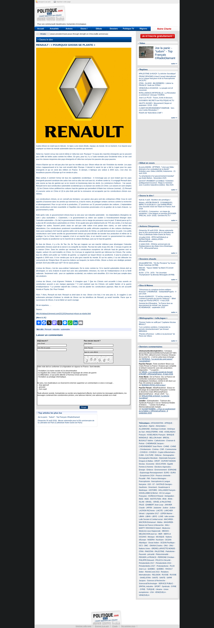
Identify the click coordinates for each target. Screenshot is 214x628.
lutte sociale (169, 516)
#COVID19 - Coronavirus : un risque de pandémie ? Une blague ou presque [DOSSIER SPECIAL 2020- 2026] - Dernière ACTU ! (157, 213)
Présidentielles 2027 (147, 566)
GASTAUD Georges (164, 484)
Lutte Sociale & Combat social (151, 519)
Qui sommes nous (128, 626)
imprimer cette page (64, 2)
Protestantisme (162, 566)
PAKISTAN (149, 551)
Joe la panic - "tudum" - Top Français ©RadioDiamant (59, 417)
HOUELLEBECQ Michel (148, 493)
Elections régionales (163, 467)
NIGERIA (150, 540)
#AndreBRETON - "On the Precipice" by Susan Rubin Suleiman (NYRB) (157, 264)
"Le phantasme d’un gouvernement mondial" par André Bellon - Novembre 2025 (156, 177)
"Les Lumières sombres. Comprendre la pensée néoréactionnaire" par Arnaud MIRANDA (154, 329)
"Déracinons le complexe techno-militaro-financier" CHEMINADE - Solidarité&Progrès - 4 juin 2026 (157, 292)
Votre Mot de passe (43, 348)
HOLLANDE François (166, 490)
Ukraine (159, 589)
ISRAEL (149, 502)
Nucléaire (160, 540)
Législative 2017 (152, 513)
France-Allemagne (158, 478)
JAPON (149, 508)
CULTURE (149, 455)
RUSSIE (165, 575)
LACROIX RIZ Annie (147, 511)
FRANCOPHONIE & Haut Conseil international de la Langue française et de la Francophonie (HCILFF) (157, 78)
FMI (148, 478)
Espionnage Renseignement (151, 473)
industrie (56, 329)
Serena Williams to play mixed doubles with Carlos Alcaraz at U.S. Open (80, 34)
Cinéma (155, 449)
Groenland (152, 487)
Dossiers (114, 29)
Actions (69, 29)
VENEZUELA (160, 592)
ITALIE (141, 505)
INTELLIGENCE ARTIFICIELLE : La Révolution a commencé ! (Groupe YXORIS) (157, 94)
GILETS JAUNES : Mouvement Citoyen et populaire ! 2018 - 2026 (155, 104)
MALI (167, 525)
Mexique (151, 537)
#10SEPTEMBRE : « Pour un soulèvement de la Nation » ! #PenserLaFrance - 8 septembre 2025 (157, 411)
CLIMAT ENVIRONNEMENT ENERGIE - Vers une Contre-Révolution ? (156, 109)
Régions (143, 29)
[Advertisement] (125, 13)
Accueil (40, 29)
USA (152, 592)
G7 (153, 484)
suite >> (174, 63)
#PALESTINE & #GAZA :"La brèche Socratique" (157, 74)
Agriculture (143, 426)
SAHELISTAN (145, 578)
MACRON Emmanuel (147, 522)
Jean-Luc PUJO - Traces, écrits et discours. (156, 98)
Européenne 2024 (147, 476)
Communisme (170, 449)
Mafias (159, 522)
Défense (158, 455)
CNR (162, 449)
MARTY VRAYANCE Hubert (150, 528)
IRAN (170, 499)
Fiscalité (142, 478)
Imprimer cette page (83, 626)
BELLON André (156, 438)
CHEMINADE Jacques (155, 443)
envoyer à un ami (44, 2)
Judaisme (157, 508)
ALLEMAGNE (144, 429)
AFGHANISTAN (157, 423)
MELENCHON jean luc (148, 534)
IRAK (164, 499)
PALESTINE (159, 551)
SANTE (155, 578)
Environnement (161, 470)
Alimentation (161, 426)
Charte (115, 626)
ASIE (161, 432)
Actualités (54, 29)
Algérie (151, 426)
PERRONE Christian (166, 557)
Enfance (150, 470)
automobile (65, 329)
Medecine (166, 528)
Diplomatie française (167, 458)
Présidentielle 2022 (163, 563)
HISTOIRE (153, 490)
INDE (141, 499)
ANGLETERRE (152, 432)
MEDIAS (165, 531)
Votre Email (41, 343)
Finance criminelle (163, 476)
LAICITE (159, 511)
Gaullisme (143, 487)
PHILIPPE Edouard (146, 560)
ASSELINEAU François (156, 435)
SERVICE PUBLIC (166, 583)
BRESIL (166, 438)
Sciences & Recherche (156, 581)
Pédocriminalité (162, 554)
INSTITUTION (155, 499)
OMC (146, 546)
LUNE (160, 516)
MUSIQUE (160, 537)
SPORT (157, 586)
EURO (166, 473)
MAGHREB (168, 522)
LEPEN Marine (166, 513)
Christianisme (145, 449)
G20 (149, 484)
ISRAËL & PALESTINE (162, 502)
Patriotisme (170, 551)
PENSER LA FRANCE (147, 557)
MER (160, 534)
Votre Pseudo (88, 348)
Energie (142, 470)
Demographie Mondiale (148, 458)
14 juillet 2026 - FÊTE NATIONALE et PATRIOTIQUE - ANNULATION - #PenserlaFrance (153, 239)
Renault (48, 329)
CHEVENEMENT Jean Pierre (150, 446)
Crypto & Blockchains (166, 452)
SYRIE (173, 586)
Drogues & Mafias (146, 461)
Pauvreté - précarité (146, 554)
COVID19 (143, 452)
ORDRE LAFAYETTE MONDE (163, 548)
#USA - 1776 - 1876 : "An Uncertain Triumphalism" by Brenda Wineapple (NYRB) (156, 274)
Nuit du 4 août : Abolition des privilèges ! (154, 200)
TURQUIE (150, 589)
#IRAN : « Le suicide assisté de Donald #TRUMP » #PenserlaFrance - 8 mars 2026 (156, 373)
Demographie (168, 455)
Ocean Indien (153, 543)
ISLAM (141, 502)
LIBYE (154, 516)
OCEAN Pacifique (167, 543)
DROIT (157, 461)
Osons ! (84, 29)
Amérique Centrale (158, 429)
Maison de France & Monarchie (151, 525)
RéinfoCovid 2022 (152, 572)
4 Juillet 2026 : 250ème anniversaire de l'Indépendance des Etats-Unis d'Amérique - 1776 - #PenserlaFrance (156, 246)
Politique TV (128, 29)
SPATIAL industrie (146, 586)
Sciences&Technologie (148, 583)
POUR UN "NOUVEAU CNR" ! (151, 113)
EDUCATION (161, 464)
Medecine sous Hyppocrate (150, 531)
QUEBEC (151, 569)
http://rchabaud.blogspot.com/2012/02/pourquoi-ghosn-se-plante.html (63, 314)
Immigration (169, 496)
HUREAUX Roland (155, 496)
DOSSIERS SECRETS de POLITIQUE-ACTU (156, 100)
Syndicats (166, 586)
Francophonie (144, 481)
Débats (99, 29)
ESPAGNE (172, 470)
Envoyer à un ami (102, 626)
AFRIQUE (168, 423)
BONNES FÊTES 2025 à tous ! (154, 385)
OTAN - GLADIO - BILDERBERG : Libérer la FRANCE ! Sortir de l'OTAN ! (156, 84)
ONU (166, 546)
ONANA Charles (156, 546)
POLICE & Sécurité (162, 560)
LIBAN (141, 516)
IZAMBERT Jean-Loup (154, 505)
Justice (165, 508)
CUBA (141, 455)
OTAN (141, 551)
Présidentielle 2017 (146, 563)
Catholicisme (159, 441)
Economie (150, 464)
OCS (141, 546)
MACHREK (168, 519)
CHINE (166, 446)
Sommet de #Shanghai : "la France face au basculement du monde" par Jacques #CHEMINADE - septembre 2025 (156, 305)
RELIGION (156, 575)
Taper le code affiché (91, 352)
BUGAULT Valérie (146, 441)
